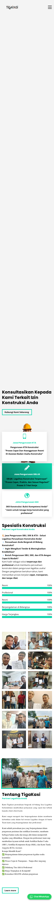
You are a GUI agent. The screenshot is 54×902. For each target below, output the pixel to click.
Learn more (10, 890)
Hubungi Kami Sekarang (17, 412)
